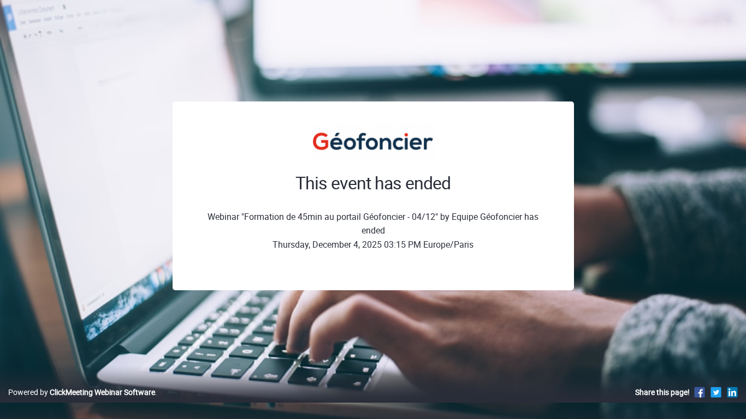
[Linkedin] (732, 392)
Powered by (81, 392)
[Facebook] (699, 392)
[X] (716, 392)
